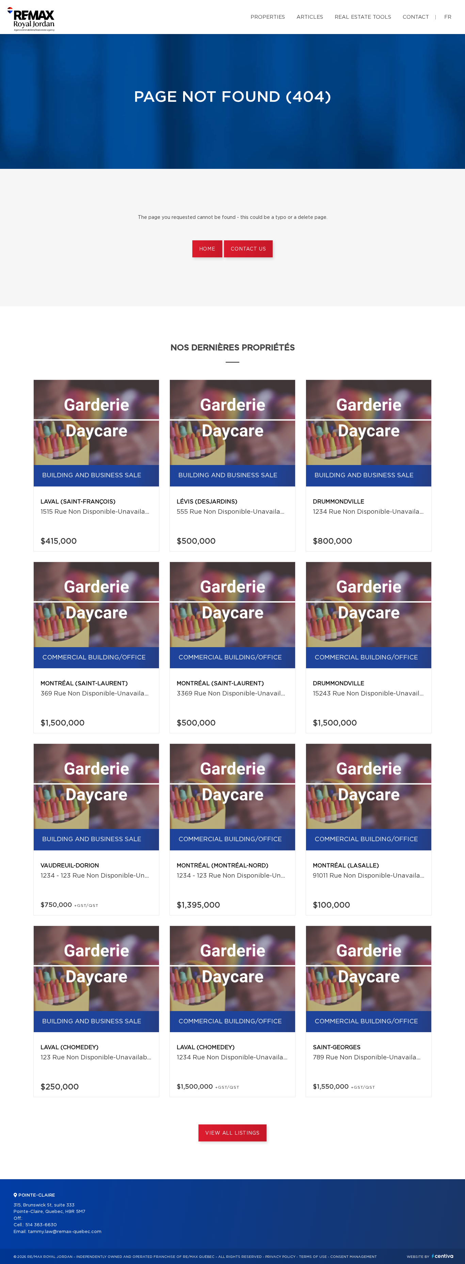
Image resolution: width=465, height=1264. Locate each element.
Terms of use (313, 1257)
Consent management (353, 1257)
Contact (416, 17)
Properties (268, 17)
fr (447, 17)
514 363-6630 (41, 1225)
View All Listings (232, 1133)
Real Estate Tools (363, 17)
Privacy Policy (280, 1257)
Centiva (442, 1256)
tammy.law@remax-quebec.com (64, 1232)
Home (207, 249)
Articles (309, 17)
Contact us (248, 249)
